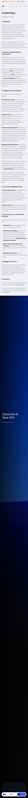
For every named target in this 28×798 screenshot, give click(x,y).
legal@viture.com (20, 284)
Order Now (21, 794)
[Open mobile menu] (24, 6)
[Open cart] (20, 6)
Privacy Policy (6, 292)
